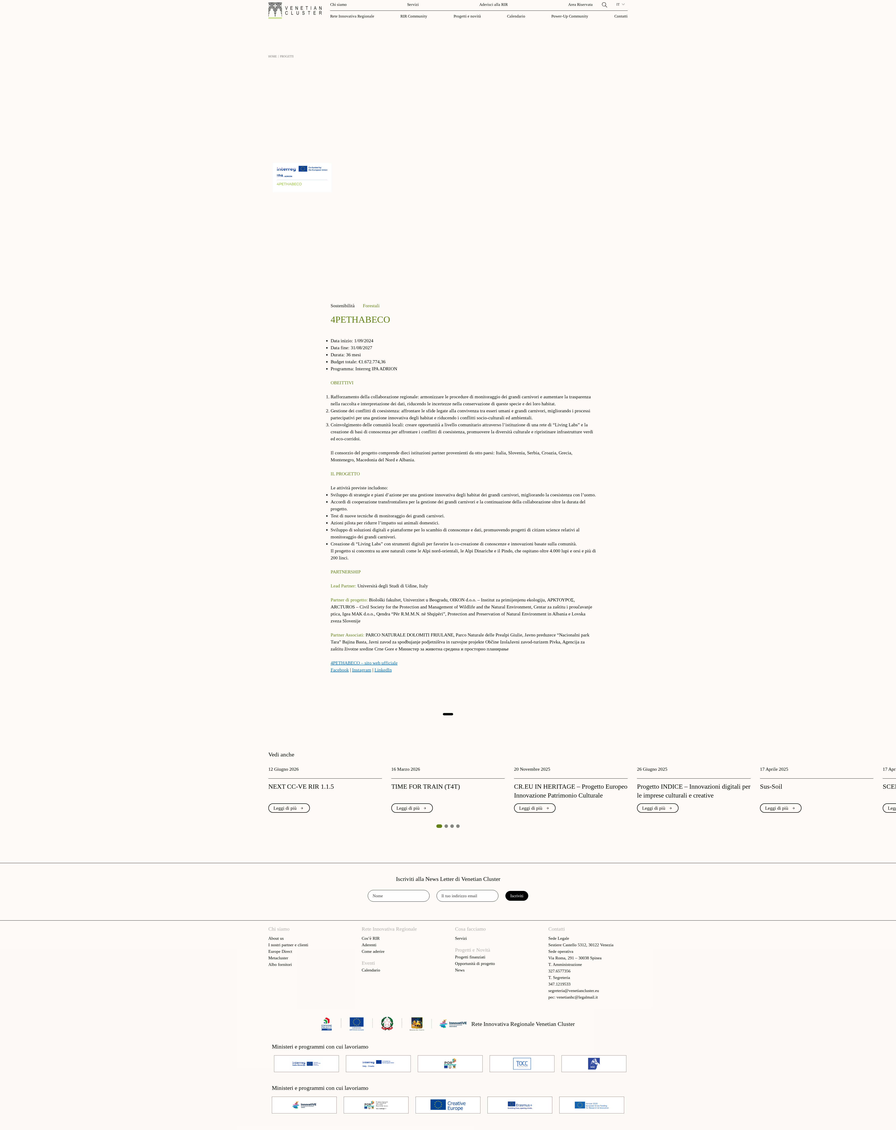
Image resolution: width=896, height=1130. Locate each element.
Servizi (413, 4)
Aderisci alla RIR (493, 4)
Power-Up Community (569, 16)
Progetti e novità (467, 16)
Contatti (621, 16)
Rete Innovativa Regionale (352, 16)
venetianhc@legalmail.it (577, 997)
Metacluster (278, 958)
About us (276, 938)
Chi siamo (338, 4)
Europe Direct (280, 951)
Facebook (340, 669)
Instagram (361, 669)
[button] (604, 4)
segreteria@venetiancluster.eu (573, 990)
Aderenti (369, 945)
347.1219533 (559, 984)
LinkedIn (383, 669)
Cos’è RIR (371, 938)
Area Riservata (580, 4)
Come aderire (373, 951)
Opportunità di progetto (475, 963)
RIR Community (413, 16)
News (460, 970)
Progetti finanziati (470, 957)
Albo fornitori (280, 964)
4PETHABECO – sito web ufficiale (364, 662)
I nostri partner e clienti (288, 945)
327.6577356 (559, 971)
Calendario (516, 16)
